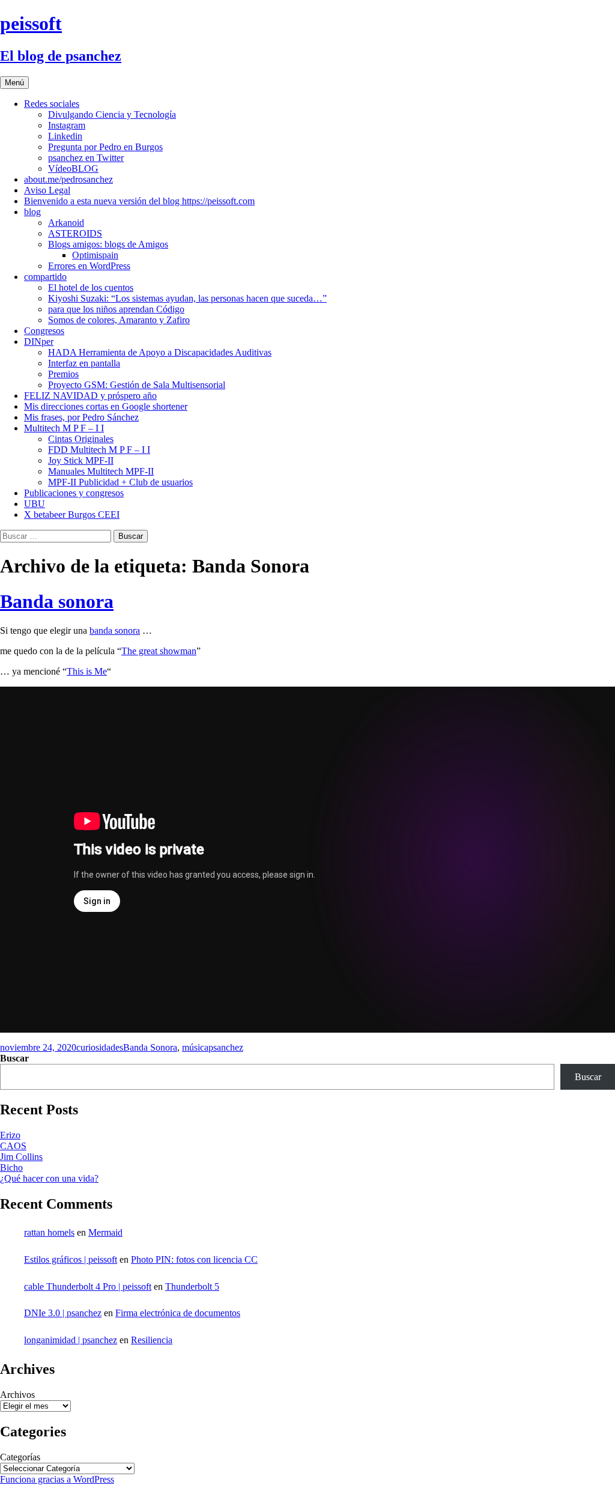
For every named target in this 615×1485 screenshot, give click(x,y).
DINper (38, 341)
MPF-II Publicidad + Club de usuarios (120, 482)
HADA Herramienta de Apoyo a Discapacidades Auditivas (159, 352)
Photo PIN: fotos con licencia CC (194, 1259)
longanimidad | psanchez (70, 1340)
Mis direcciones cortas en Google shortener (105, 406)
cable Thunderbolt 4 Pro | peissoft (87, 1286)
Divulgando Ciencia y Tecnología (112, 114)
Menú (14, 82)
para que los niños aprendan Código (116, 309)
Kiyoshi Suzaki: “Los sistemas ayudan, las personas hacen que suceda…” (187, 298)
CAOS (13, 1146)
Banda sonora (57, 601)
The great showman (158, 651)
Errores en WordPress (89, 266)
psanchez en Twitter (86, 158)
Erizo (10, 1135)
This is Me (87, 671)
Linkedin (65, 136)
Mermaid (105, 1232)
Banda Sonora (150, 1047)
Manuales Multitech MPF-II (101, 471)
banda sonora (114, 630)
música (195, 1047)
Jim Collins (21, 1157)
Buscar (14, 1058)
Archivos (17, 1394)
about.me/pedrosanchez (68, 179)
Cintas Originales (81, 439)
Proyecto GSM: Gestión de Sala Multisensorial (136, 385)
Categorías (20, 1457)
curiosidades (99, 1047)
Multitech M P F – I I (64, 428)
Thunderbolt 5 (192, 1286)
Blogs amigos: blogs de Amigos (108, 244)
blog (32, 212)
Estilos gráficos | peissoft (70, 1259)
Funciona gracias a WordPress (57, 1479)
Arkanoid (66, 222)
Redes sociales (51, 104)
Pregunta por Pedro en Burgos (105, 147)
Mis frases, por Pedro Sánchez (81, 417)
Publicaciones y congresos (74, 493)
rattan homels (49, 1232)
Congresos (44, 331)
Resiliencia (151, 1340)
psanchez (225, 1047)
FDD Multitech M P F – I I (99, 450)
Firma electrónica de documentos (177, 1313)
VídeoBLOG (73, 168)
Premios (63, 374)
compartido (45, 277)
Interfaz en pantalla (84, 363)
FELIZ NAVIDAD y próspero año (90, 395)
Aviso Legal (47, 190)
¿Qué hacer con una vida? (49, 1178)
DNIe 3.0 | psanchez (62, 1313)
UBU (34, 504)
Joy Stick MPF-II (81, 460)
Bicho (11, 1167)
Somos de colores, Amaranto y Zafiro (119, 320)
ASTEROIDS (75, 233)
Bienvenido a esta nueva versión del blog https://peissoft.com (139, 201)
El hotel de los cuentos (90, 287)
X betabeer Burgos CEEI (72, 514)
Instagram (66, 125)
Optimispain (95, 255)
